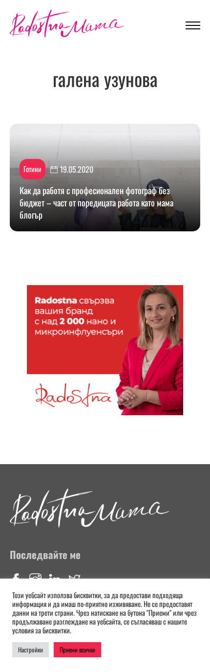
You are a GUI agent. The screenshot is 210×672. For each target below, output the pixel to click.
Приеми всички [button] (77, 649)
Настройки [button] (30, 649)
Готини (32, 168)
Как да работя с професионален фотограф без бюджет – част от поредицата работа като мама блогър (96, 202)
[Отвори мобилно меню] (193, 25)
